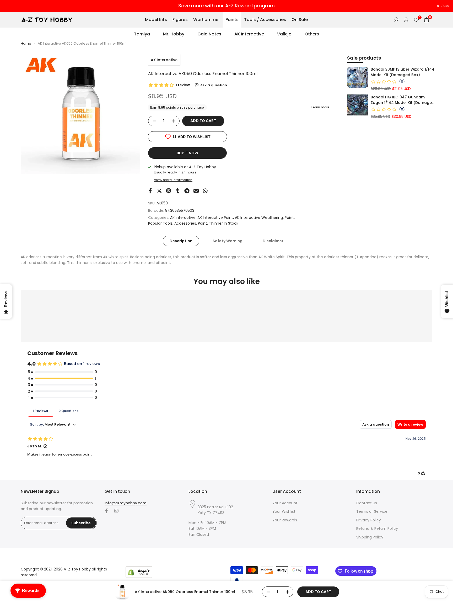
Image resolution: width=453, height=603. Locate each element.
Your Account (285, 503)
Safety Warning (227, 241)
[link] (357, 77)
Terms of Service (371, 511)
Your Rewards (284, 520)
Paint (289, 217)
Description (181, 241)
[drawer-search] (396, 20)
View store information (173, 179)
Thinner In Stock (223, 223)
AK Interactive (164, 59)
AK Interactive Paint (215, 217)
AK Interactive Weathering (259, 217)
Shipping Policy (369, 537)
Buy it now (187, 153)
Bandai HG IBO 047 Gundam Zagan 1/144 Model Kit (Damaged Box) (402, 99)
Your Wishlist (283, 511)
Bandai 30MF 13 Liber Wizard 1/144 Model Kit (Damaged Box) (402, 72)
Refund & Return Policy (377, 528)
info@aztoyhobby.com (126, 503)
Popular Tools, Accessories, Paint (177, 223)
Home (26, 43)
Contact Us (366, 503)
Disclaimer (273, 241)
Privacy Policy (368, 520)
